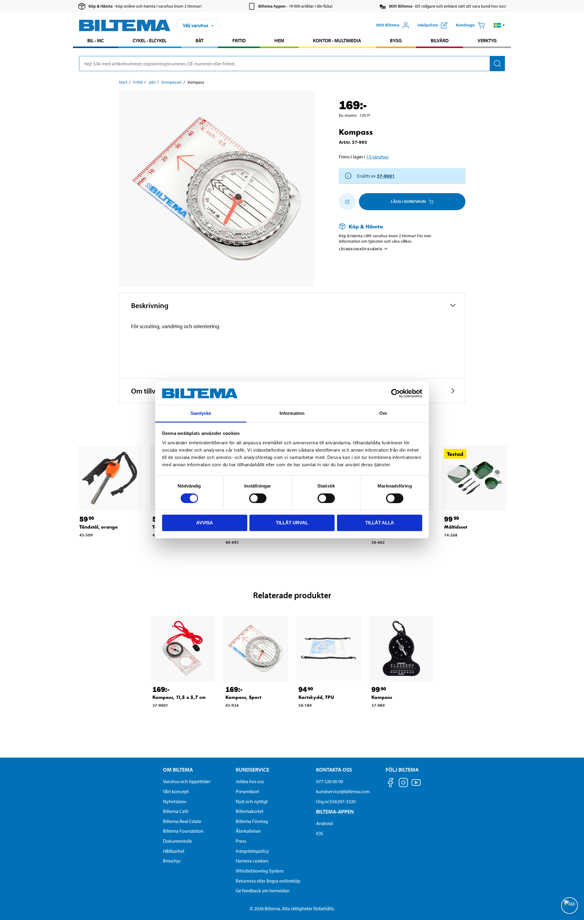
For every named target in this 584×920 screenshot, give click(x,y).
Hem (279, 40)
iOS (319, 833)
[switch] (257, 498)
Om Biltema (178, 769)
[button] (499, 25)
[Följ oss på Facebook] (390, 784)
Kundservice (252, 769)
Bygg (396, 40)
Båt (199, 40)
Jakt (152, 82)
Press (241, 841)
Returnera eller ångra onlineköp (268, 881)
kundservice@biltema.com (343, 791)
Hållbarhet (173, 851)
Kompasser (172, 82)
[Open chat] (569, 905)
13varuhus (377, 157)
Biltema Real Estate (182, 821)
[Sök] (497, 63)
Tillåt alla (379, 522)
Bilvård (440, 40)
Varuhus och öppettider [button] (186, 781)
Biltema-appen (335, 811)
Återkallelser (248, 831)
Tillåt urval (292, 522)
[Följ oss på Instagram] (403, 784)
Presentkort (247, 791)
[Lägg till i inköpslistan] (347, 201)
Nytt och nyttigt (252, 801)
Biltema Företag (252, 821)
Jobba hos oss (250, 781)
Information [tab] (292, 413)
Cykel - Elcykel (150, 40)
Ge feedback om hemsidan (263, 890)
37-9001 (386, 176)
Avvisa (204, 522)
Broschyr (172, 861)
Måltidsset (455, 527)
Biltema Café (176, 811)
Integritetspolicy (252, 851)
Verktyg (487, 40)
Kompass (381, 697)
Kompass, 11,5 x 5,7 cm (179, 697)
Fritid (239, 40)
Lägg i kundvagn (408, 201)
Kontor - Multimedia (337, 40)
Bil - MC (95, 40)
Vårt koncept (176, 791)
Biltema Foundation (183, 831)
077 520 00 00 (329, 781)
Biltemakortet (249, 811)
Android (324, 823)
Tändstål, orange (98, 527)
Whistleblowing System (259, 871)
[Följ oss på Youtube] (416, 785)
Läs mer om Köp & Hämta (360, 249)
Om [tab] (383, 413)
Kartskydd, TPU (316, 697)
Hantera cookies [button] (252, 861)
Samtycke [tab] (200, 413)
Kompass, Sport (243, 697)
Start (123, 82)
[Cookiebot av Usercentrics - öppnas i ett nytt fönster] (395, 393)
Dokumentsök (177, 841)
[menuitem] (95, 41)
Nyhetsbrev (174, 801)
